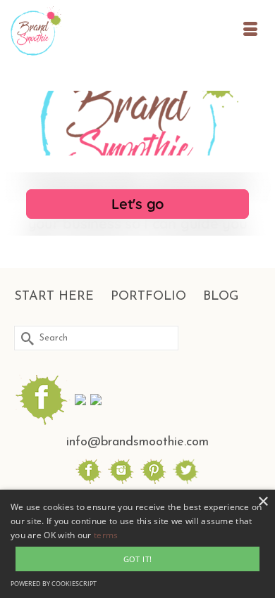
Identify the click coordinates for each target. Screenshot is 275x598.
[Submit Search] (24, 338)
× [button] (262, 502)
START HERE (54, 297)
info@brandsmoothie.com (137, 442)
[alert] (137, 544)
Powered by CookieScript (54, 583)
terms (106, 535)
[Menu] (250, 31)
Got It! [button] (137, 559)
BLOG (220, 297)
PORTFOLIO (148, 297)
